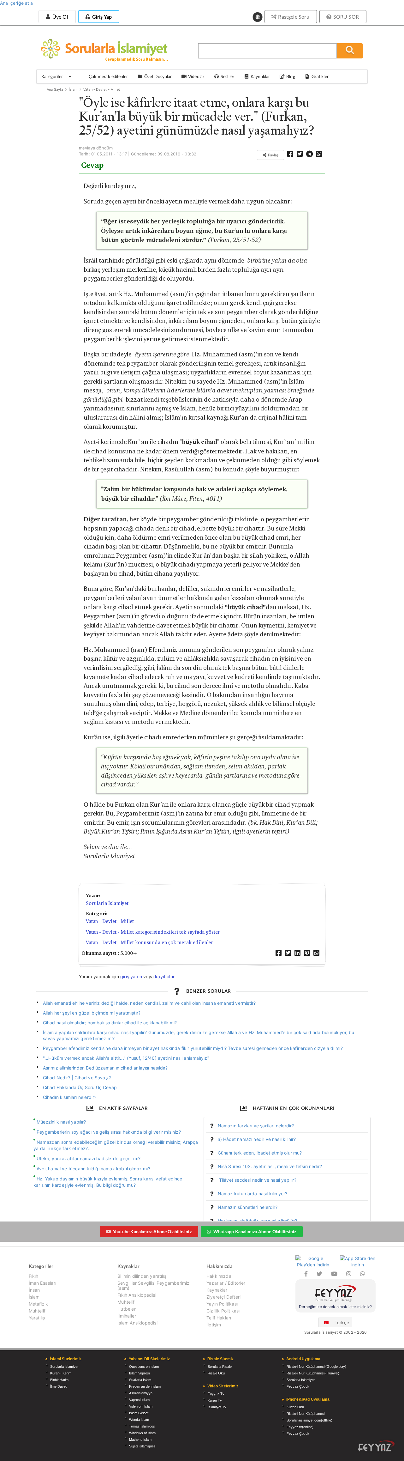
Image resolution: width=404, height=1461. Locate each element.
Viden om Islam (140, 1406)
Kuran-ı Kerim (60, 1373)
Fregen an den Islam (145, 1386)
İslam (73, 89)
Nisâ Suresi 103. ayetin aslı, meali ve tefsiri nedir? (270, 1166)
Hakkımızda (218, 1276)
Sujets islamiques (142, 1446)
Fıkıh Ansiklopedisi (136, 1295)
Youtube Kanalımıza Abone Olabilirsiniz (152, 1231)
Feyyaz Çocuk (298, 1386)
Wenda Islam (139, 1420)
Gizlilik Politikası (223, 1310)
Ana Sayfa (55, 89)
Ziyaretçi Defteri (223, 1297)
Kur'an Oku (295, 1407)
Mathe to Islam (140, 1439)
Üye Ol (59, 17)
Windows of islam (142, 1433)
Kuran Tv (215, 1400)
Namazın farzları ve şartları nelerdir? (256, 1125)
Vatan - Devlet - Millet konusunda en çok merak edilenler (149, 942)
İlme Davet (58, 1386)
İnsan (34, 1290)
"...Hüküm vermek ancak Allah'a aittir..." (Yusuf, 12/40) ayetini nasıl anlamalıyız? (126, 1058)
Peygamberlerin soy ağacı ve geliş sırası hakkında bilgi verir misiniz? (109, 1132)
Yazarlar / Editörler (226, 1283)
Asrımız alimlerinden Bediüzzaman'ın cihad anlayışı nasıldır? (105, 1067)
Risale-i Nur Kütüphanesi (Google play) (316, 1366)
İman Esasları (42, 1283)
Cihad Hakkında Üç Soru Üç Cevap (80, 1087)
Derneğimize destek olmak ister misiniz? (335, 1306)
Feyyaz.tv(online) (300, 1427)
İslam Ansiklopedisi (137, 1322)
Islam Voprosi (139, 1373)
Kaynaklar (217, 1290)
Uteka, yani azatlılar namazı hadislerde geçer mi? (88, 1158)
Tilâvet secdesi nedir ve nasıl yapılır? (257, 1180)
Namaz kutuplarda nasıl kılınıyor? (253, 1193)
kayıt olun (165, 976)
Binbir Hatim (59, 1380)
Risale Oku (216, 1373)
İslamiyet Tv (217, 1407)
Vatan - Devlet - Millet (101, 89)
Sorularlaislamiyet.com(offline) (309, 1420)
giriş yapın (131, 976)
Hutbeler (126, 1309)
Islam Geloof (138, 1413)
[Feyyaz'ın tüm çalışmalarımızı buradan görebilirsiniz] (376, 1446)
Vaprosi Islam (139, 1400)
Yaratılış (37, 1317)
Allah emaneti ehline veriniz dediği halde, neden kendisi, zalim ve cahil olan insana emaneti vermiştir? (149, 1003)
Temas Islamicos (142, 1426)
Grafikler (320, 76)
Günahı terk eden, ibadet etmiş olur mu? (260, 1152)
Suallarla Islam (140, 1380)
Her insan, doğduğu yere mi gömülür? (257, 1220)
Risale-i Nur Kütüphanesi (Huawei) (313, 1373)
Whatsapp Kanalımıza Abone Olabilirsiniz (254, 1231)
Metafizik (38, 1303)
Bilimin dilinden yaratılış (141, 1276)
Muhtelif (37, 1310)
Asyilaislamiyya (140, 1393)
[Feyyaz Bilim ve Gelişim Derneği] (335, 1294)
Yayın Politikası (222, 1303)
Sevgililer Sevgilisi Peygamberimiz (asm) (153, 1285)
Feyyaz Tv (216, 1394)
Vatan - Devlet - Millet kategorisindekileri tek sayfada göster (153, 932)
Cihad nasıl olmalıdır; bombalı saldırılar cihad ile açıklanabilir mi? (110, 1022)
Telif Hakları (218, 1317)
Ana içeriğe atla (16, 3)
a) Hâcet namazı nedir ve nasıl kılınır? (257, 1139)
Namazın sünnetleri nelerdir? (248, 1207)
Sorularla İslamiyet (107, 903)
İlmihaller (126, 1316)
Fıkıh (34, 1276)
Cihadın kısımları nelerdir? (70, 1097)
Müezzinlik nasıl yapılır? (61, 1122)
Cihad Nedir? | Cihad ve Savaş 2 (77, 1077)
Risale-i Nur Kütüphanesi (305, 1414)
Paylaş (272, 155)
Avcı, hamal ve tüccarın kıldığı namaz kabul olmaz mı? (93, 1168)
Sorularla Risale (220, 1366)
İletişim (213, 1324)
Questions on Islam (144, 1366)
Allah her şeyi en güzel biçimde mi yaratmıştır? (92, 1012)
